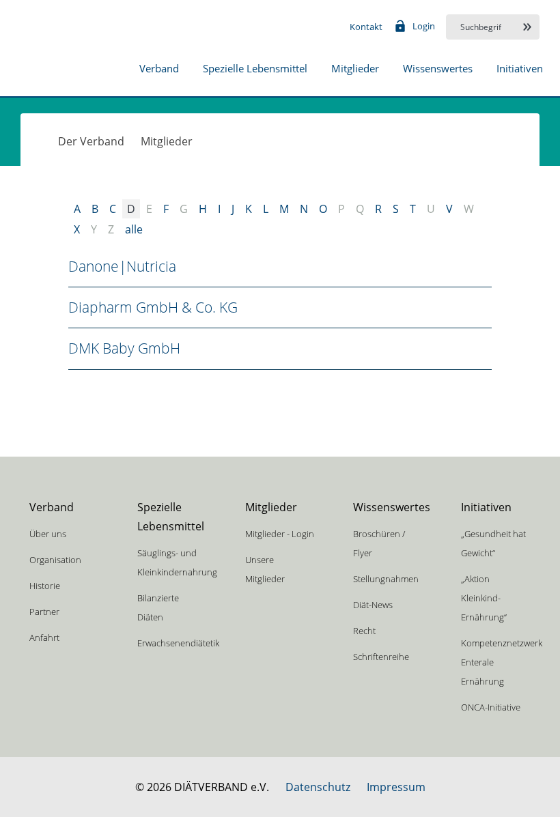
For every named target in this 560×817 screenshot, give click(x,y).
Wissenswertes (438, 68)
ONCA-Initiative (490, 707)
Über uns (47, 534)
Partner (44, 611)
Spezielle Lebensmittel (255, 68)
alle (134, 229)
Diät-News (373, 605)
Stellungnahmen (386, 579)
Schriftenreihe (381, 656)
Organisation (55, 560)
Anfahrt (44, 637)
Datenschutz (317, 786)
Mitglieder (355, 68)
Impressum (396, 786)
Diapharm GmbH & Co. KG (153, 307)
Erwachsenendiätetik (178, 643)
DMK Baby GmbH (124, 348)
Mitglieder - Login (279, 534)
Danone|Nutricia (122, 266)
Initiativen (519, 68)
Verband (159, 68)
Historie (44, 585)
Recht (364, 631)
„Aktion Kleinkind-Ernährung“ (484, 598)
